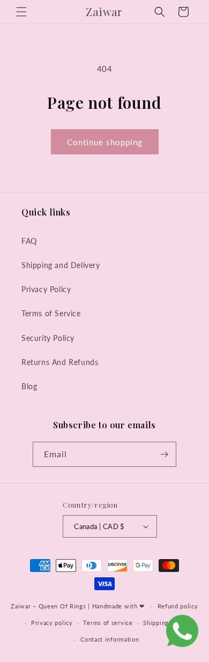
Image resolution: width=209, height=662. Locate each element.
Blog (29, 386)
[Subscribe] (164, 454)
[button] (21, 12)
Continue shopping (105, 142)
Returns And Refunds (59, 362)
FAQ (29, 241)
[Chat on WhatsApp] (182, 633)
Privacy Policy (46, 289)
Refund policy (178, 606)
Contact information (109, 639)
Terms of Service (51, 313)
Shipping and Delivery (60, 265)
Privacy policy (52, 622)
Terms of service (107, 622)
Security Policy (47, 338)
